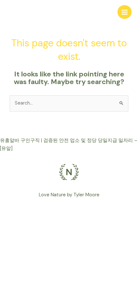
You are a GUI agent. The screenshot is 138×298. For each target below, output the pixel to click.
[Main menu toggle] (124, 12)
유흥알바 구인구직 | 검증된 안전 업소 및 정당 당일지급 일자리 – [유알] (68, 144)
